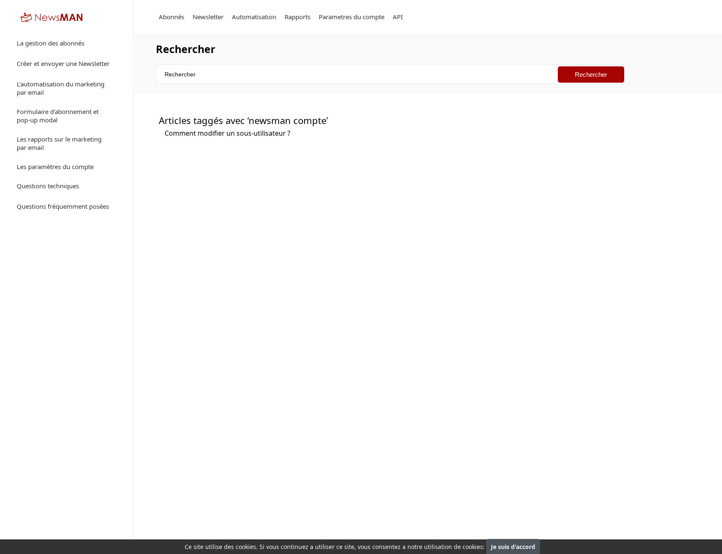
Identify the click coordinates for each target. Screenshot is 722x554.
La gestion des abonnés (50, 43)
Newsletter (208, 17)
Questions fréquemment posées (63, 206)
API (398, 17)
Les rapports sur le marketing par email (59, 143)
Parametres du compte (351, 17)
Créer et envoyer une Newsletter (63, 63)
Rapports (297, 17)
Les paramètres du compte (55, 166)
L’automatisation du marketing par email (60, 88)
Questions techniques (48, 186)
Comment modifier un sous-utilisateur (227, 133)
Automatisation (254, 17)
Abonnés (171, 17)
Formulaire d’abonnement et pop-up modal (58, 115)
